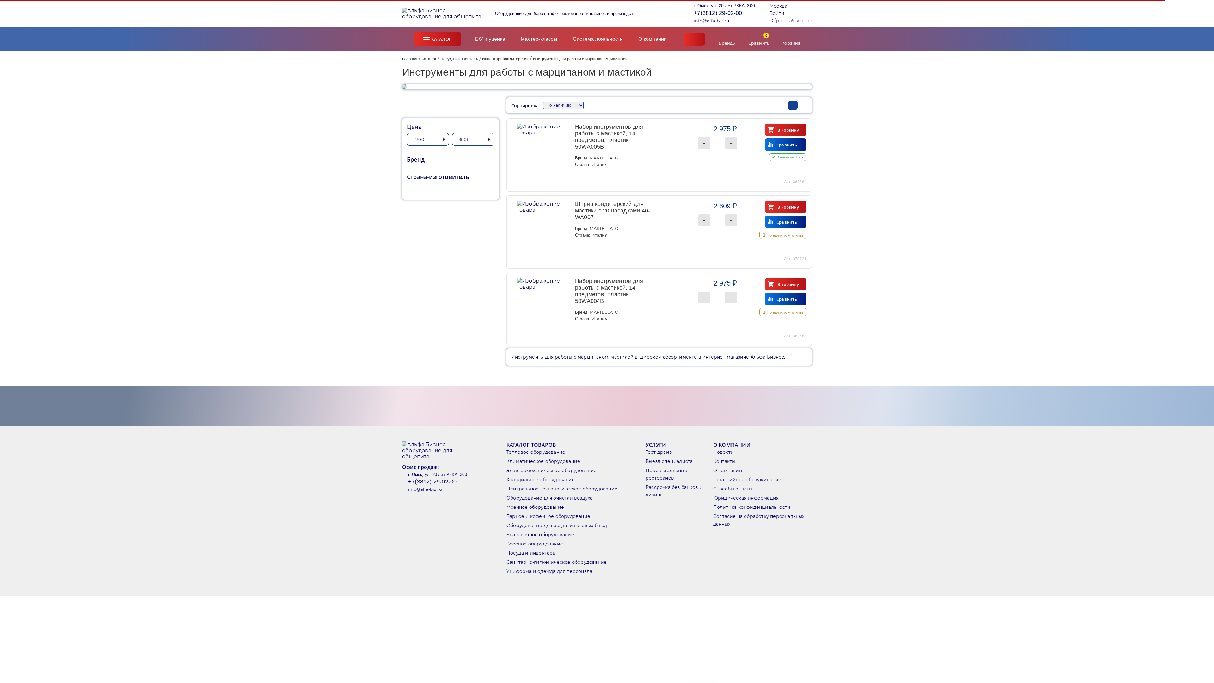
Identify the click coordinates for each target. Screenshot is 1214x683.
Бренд (416, 159)
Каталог (441, 39)
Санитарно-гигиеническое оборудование (556, 562)
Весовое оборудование (534, 544)
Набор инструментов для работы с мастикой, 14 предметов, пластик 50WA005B (609, 137)
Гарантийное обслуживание (747, 480)
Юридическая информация (746, 498)
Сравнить (758, 39)
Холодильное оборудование (540, 480)
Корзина (791, 43)
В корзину (788, 130)
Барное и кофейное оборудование (548, 516)
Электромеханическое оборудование (551, 470)
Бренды (727, 43)
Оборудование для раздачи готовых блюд (556, 525)
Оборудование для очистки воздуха (549, 498)
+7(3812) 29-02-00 (718, 13)
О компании (653, 39)
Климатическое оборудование (543, 461)
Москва (778, 6)
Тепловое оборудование (535, 452)
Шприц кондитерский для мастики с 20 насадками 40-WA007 (612, 210)
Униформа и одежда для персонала (549, 571)
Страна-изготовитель (438, 177)
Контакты (724, 461)
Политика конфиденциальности (751, 507)
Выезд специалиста (669, 461)
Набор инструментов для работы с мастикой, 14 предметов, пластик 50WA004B (609, 291)
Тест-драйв (659, 452)
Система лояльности (598, 39)
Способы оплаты (733, 489)
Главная (409, 59)
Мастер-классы (539, 39)
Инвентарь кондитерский (505, 59)
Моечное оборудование (535, 507)
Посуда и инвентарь (459, 59)
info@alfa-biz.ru (711, 21)
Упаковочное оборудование (540, 535)
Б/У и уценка (490, 39)
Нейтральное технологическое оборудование (561, 489)
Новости (723, 452)
